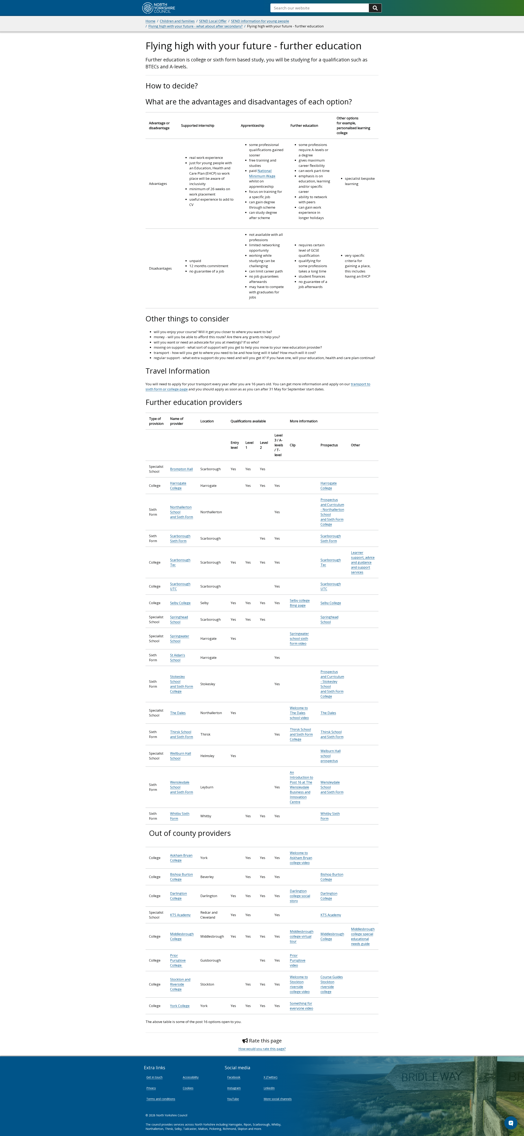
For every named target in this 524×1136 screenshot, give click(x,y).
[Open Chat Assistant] (510, 1122)
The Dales (178, 713)
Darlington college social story (300, 896)
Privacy (151, 1088)
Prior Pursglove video (297, 960)
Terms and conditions (160, 1099)
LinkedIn (269, 1088)
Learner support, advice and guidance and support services (363, 562)
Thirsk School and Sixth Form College (301, 734)
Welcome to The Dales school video (299, 713)
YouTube (233, 1099)
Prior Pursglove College (178, 960)
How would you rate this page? (262, 1049)
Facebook (233, 1077)
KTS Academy (180, 915)
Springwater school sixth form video (299, 638)
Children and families (177, 21)
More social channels (278, 1099)
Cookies (188, 1088)
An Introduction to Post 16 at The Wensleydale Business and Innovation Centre (301, 787)
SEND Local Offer (213, 21)
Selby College (180, 603)
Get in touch (154, 1077)
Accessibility (191, 1077)
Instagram (234, 1088)
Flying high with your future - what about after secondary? (195, 26)
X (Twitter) (270, 1077)
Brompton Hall (181, 469)
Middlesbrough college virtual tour (301, 936)
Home (150, 21)
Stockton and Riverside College (180, 984)
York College (180, 1006)
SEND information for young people (260, 21)
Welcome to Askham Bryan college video (301, 858)
